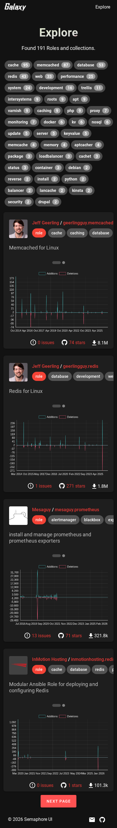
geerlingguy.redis (80, 366)
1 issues (43, 486)
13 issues (41, 635)
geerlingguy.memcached (88, 223)
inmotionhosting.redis (93, 659)
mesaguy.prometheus (77, 509)
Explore (102, 7)
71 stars (74, 635)
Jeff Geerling (46, 223)
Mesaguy (42, 509)
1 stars (75, 785)
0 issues (46, 342)
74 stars (77, 342)
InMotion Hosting (50, 659)
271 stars (75, 486)
